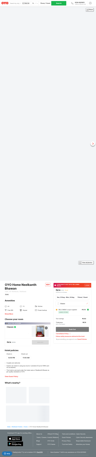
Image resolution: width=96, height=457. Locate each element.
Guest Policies (66, 437)
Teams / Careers (41, 437)
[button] (72, 334)
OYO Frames (51, 444)
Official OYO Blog (52, 434)
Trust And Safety (67, 444)
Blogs (38, 441)
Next (93, 143)
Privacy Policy (66, 441)
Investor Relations (53, 437)
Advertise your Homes (83, 444)
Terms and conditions (68, 434)
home (26, 427)
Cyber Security (80, 434)
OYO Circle (50, 441)
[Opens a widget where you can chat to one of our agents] (7, 453)
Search (59, 3)
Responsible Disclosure (83, 441)
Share (91, 9)
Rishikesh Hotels (17, 427)
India (8, 427)
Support (38, 444)
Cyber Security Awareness (84, 437)
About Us (39, 434)
